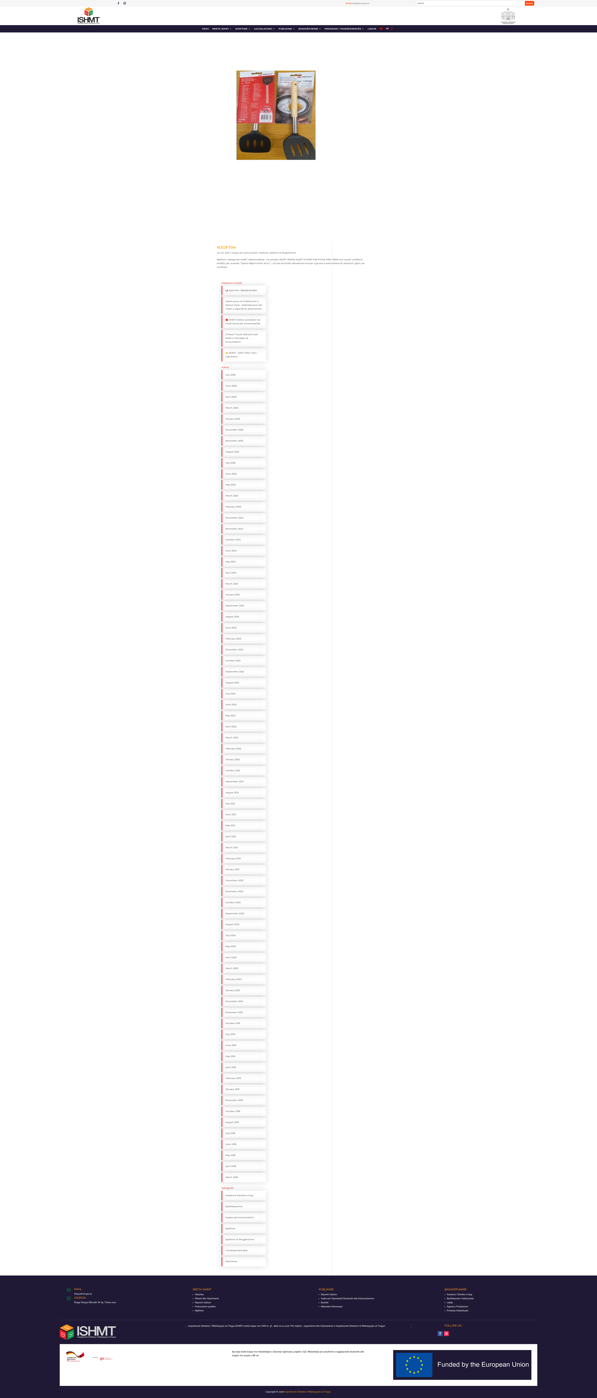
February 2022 (233, 748)
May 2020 (230, 946)
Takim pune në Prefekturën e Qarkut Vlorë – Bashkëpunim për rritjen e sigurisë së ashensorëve (243, 305)
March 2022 (231, 737)
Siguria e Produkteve (457, 1306)
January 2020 (232, 990)
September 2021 (234, 781)
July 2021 (230, 803)
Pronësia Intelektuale (457, 1310)
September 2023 (234, 605)
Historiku (199, 1294)
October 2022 (233, 660)
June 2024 (231, 550)
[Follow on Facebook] (118, 3)
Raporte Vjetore (203, 1302)
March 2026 (231, 407)
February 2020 (233, 979)
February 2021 (233, 858)
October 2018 (232, 1111)
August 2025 (232, 451)
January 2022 (232, 759)
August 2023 (232, 616)
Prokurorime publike (205, 1306)
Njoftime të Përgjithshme (282, 253)
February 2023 (233, 638)
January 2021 (232, 869)
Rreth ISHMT (220, 29)
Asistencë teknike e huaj (239, 1195)
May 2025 (230, 484)
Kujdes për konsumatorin (245, 253)
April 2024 (231, 572)
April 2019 (230, 1067)
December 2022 (234, 649)
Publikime (285, 29)
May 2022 (230, 715)
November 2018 (234, 1100)
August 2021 (232, 792)
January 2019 (232, 1089)
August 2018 (232, 1122)
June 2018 (230, 1144)
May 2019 (230, 1056)
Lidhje (372, 29)
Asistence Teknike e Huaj (459, 1294)
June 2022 (231, 704)
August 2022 (232, 682)
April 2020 (231, 957)
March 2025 (231, 495)
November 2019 (234, 1012)
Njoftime (241, 29)
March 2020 (231, 968)
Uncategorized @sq (236, 1250)
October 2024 (233, 539)
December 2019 (234, 1001)
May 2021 (230, 825)
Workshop (231, 1261)
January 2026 (232, 418)
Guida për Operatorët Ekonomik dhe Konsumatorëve (347, 1298)
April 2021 (230, 836)
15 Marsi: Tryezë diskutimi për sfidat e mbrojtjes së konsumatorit (241, 338)
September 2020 (234, 913)
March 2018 (231, 1177)
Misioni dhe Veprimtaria (207, 1298)
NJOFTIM (226, 247)
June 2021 (230, 814)
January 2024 (232, 594)
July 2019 (230, 1034)
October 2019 (232, 1023)
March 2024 (231, 583)
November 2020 (234, 891)
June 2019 (230, 1045)
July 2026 (230, 374)
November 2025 (234, 440)
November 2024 (234, 528)
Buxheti (324, 1302)
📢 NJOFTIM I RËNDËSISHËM (241, 290)
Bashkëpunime (308, 29)
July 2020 (230, 935)
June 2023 (231, 627)
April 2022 (230, 726)
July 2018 (230, 1133)
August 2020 (232, 924)
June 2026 (231, 385)
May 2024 (230, 561)
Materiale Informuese (331, 1306)
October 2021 (232, 770)
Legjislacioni (263, 29)
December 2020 (234, 880)
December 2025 (234, 429)
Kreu (205, 29)
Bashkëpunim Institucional (460, 1298)
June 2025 (231, 473)
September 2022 (234, 671)
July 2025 (230, 462)
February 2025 (233, 506)
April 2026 (231, 396)
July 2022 (230, 693)
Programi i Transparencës (343, 29)
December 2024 (234, 517)
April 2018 (230, 1166)
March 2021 (231, 847)
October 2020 (233, 902)
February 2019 (233, 1078)
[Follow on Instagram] (124, 3)
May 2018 (230, 1155)
